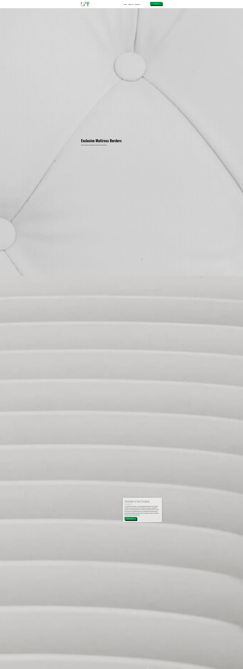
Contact (156, 3)
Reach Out (129, 518)
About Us (131, 4)
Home (125, 4)
